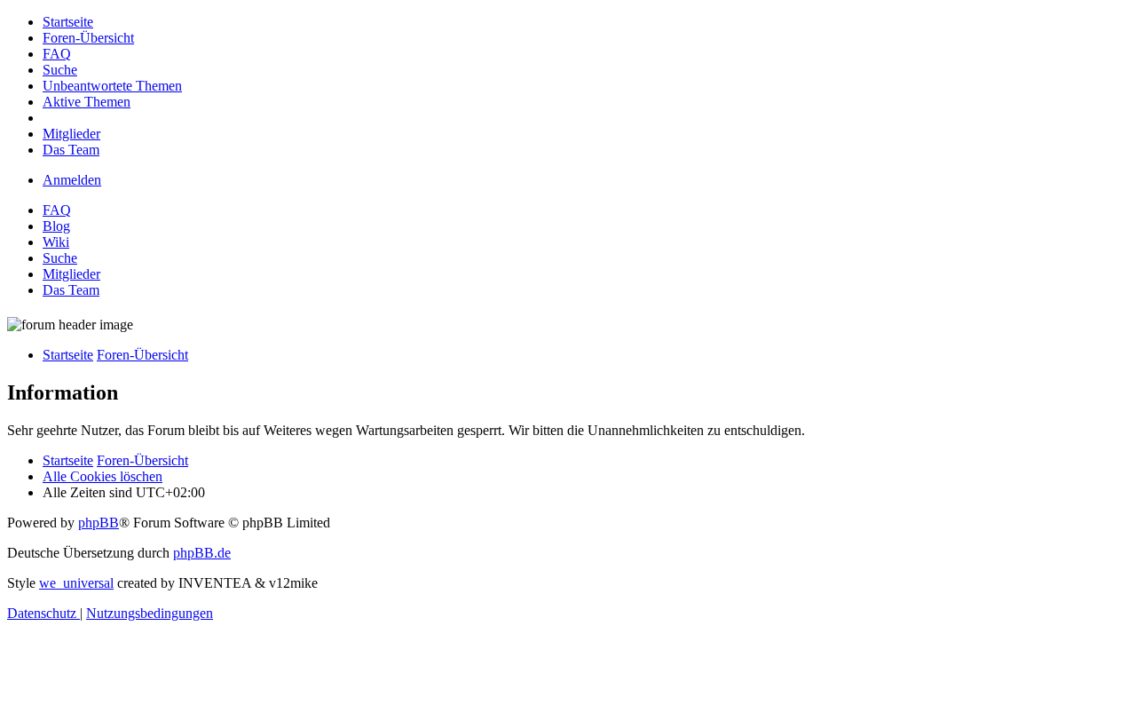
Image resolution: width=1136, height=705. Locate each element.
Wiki (56, 242)
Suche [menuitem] (60, 257)
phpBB (98, 522)
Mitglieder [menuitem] (71, 273)
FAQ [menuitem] (57, 210)
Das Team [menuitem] (71, 289)
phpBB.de (202, 552)
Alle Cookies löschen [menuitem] (102, 476)
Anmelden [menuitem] (72, 179)
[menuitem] (68, 21)
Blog (56, 226)
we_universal (76, 582)
